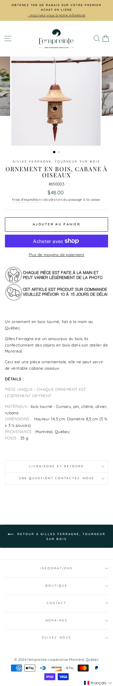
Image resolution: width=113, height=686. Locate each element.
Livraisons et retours (56, 466)
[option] (56, 101)
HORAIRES (56, 620)
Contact (56, 603)
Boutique (56, 586)
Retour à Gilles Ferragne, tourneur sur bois (60, 536)
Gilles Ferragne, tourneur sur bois (56, 161)
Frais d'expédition (26, 199)
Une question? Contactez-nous (56, 478)
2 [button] (59, 152)
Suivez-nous (56, 637)
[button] (98, 683)
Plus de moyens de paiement (56, 254)
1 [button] (54, 152)
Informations (56, 568)
